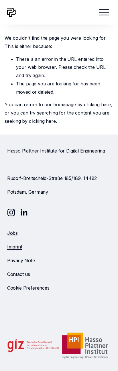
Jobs (12, 233)
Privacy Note (21, 260)
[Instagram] (11, 212)
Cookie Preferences (28, 288)
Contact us (18, 274)
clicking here (97, 104)
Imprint (14, 247)
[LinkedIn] (24, 212)
